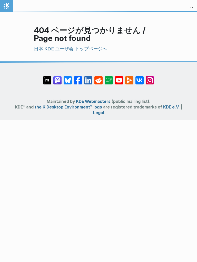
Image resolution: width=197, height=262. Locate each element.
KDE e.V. (171, 107)
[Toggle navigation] (191, 6)
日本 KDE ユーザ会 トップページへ (70, 48)
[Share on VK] (139, 78)
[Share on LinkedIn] (88, 78)
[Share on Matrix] (47, 78)
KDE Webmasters (93, 101)
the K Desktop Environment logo (68, 107)
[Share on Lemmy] (109, 78)
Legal (98, 112)
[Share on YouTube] (119, 78)
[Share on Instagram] (150, 78)
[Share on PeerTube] (129, 78)
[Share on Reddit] (98, 78)
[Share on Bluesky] (68, 78)
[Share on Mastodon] (57, 78)
